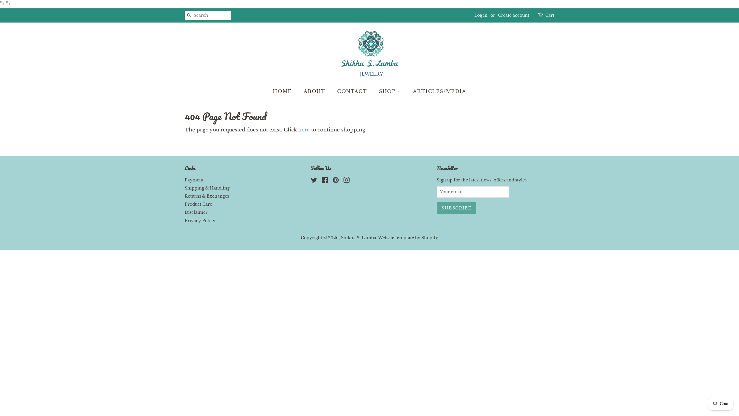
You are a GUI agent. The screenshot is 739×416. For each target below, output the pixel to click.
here (304, 130)
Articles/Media (439, 91)
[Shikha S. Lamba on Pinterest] (336, 181)
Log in (481, 15)
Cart (549, 15)
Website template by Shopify (408, 237)
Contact (352, 91)
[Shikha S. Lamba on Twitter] (314, 181)
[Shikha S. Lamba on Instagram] (346, 181)
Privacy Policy (200, 220)
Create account (513, 15)
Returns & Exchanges (207, 196)
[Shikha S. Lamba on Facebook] (325, 181)
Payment (194, 180)
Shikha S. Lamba (358, 237)
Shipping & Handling (207, 188)
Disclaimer (196, 212)
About (314, 91)
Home (282, 91)
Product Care (198, 204)
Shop (388, 91)
